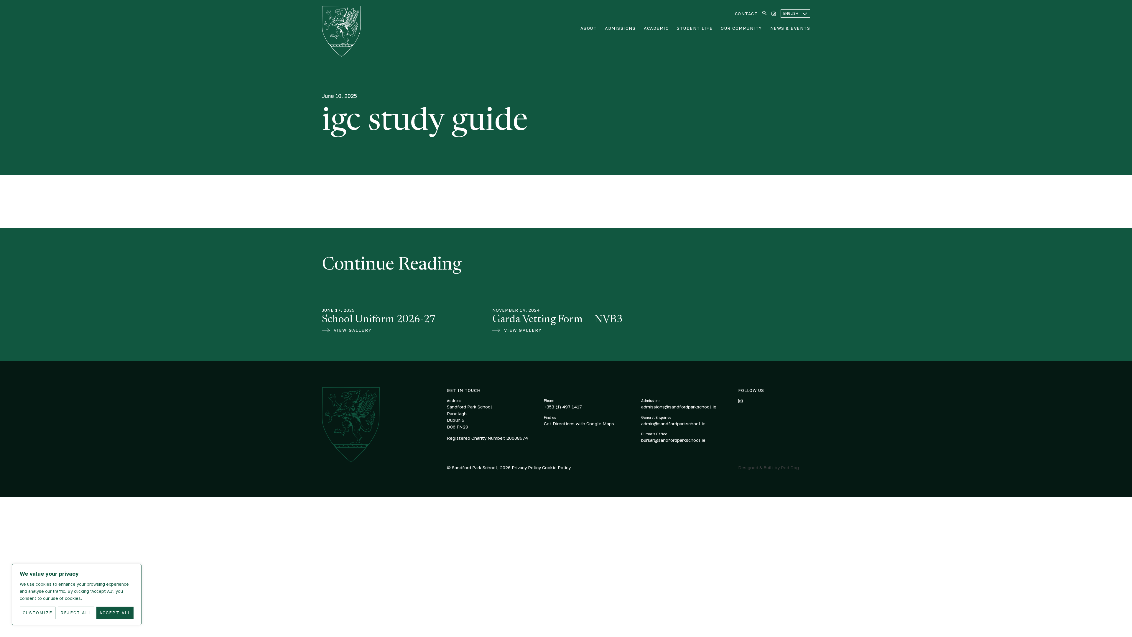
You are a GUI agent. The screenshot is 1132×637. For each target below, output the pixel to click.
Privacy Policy (527, 467)
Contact (746, 13)
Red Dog (790, 467)
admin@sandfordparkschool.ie (673, 423)
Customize (37, 612)
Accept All (115, 612)
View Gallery (353, 330)
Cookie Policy (556, 467)
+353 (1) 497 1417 (563, 406)
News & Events (790, 28)
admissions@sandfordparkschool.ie (678, 406)
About (588, 28)
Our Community (741, 28)
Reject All (75, 612)
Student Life (695, 28)
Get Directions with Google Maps (579, 423)
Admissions (620, 28)
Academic (656, 28)
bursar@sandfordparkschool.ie (673, 440)
